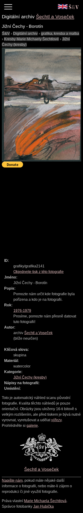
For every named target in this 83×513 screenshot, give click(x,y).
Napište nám (12, 480)
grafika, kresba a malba (60, 33)
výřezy (56, 420)
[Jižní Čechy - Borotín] (41, 105)
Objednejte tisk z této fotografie (38, 272)
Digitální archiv (25, 33)
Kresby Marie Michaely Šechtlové (31, 39)
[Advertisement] (41, 211)
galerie (32, 426)
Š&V (6, 33)
